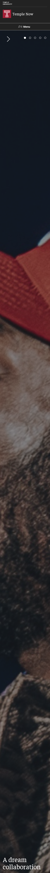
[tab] (25, 38)
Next (7, 39)
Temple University (7, 3)
